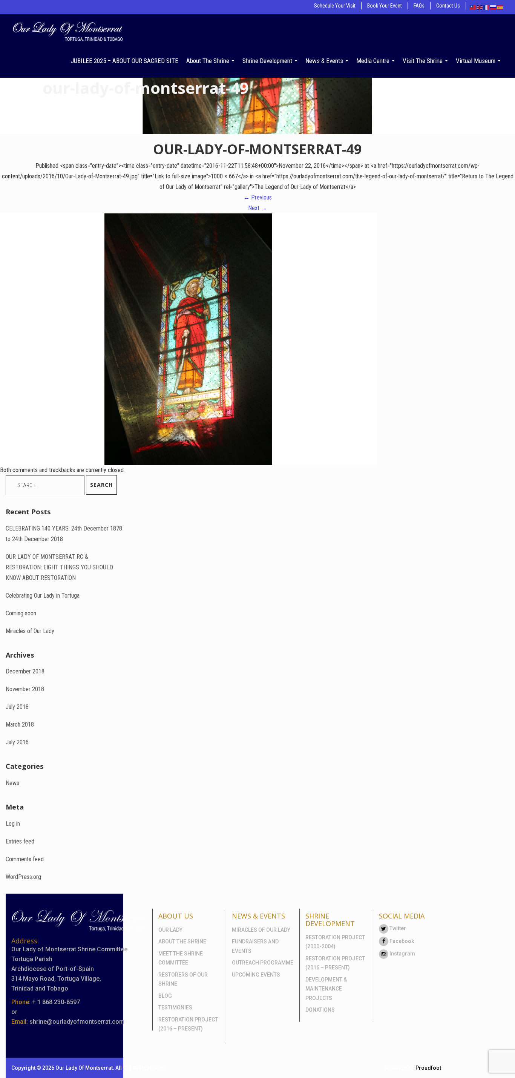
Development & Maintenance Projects (326, 989)
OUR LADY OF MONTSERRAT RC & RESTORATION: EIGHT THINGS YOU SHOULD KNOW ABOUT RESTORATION (59, 567)
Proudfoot (428, 1068)
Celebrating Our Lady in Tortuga (43, 595)
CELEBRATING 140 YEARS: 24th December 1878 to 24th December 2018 (64, 534)
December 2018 (25, 671)
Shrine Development (268, 60)
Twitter (397, 928)
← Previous (258, 197)
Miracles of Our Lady (30, 631)
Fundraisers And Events (255, 946)
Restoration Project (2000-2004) (335, 942)
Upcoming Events (256, 975)
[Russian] (493, 7)
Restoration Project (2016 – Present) (188, 1024)
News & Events (325, 60)
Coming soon (21, 613)
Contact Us (448, 6)
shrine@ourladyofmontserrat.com (76, 1021)
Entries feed (20, 841)
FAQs (419, 6)
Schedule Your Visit (335, 6)
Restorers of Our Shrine (183, 979)
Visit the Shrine (423, 60)
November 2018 (25, 689)
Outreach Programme (262, 963)
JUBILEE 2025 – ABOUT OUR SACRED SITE (124, 60)
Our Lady (170, 930)
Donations (320, 1010)
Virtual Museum (476, 60)
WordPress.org (23, 876)
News (12, 783)
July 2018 (17, 706)
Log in (13, 823)
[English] (480, 7)
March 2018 (20, 724)
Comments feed (25, 859)
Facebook (401, 941)
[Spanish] (500, 7)
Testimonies (175, 1007)
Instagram (401, 954)
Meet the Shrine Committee (180, 958)
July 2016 (17, 742)
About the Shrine (208, 60)
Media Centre (373, 60)
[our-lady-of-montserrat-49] (188, 338)
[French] (486, 7)
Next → (257, 208)
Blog (165, 996)
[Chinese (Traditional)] (473, 7)
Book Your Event (384, 6)
